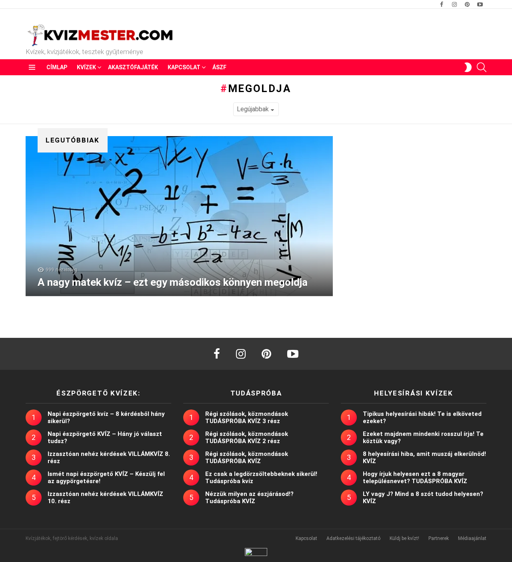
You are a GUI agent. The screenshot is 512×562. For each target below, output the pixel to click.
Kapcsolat (184, 67)
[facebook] (217, 353)
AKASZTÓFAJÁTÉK (133, 67)
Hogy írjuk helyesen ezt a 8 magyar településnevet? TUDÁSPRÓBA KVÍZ (415, 477)
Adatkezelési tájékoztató (353, 538)
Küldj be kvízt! (404, 538)
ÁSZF (219, 67)
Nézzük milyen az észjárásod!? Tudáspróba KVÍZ (249, 497)
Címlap (56, 67)
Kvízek (86, 67)
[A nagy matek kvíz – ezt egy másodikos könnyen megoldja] (179, 216)
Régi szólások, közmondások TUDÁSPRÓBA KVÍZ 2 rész (246, 437)
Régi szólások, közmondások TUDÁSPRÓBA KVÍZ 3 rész (246, 417)
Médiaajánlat (472, 538)
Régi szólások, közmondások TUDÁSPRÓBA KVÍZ (246, 457)
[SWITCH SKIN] (468, 67)
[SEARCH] (481, 67)
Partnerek (438, 538)
